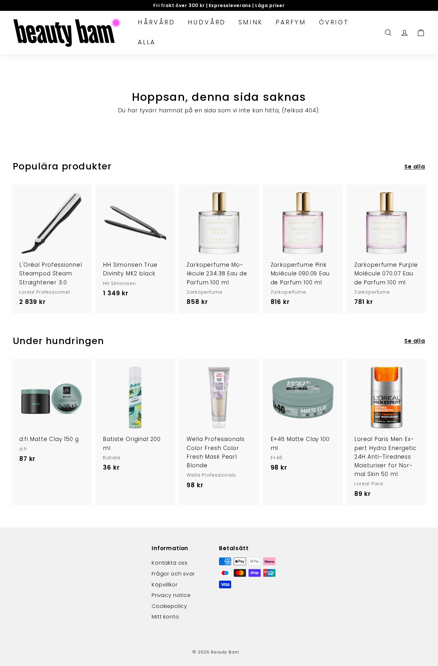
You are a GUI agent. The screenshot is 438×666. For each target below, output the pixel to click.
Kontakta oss (170, 563)
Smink (251, 22)
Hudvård (207, 22)
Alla (147, 42)
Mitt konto (165, 616)
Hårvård (156, 22)
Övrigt (334, 22)
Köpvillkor (165, 584)
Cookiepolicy (169, 606)
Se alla (414, 166)
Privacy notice (171, 595)
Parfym (291, 22)
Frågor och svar (173, 573)
